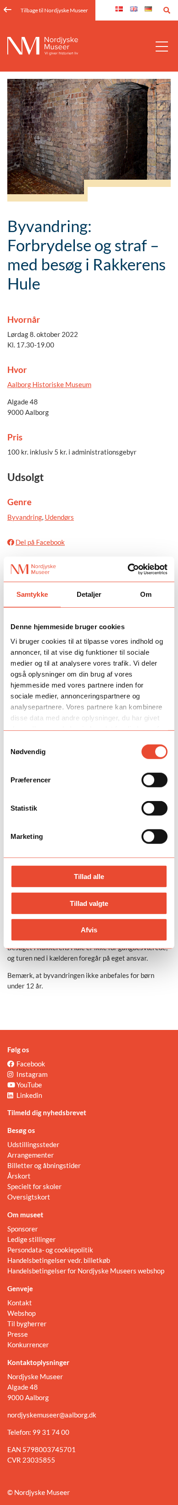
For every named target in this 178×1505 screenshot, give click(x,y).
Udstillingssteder (33, 1144)
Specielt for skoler (34, 1186)
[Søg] (167, 10)
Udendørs (59, 517)
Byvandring (24, 517)
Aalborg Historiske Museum (49, 384)
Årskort (19, 1176)
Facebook (30, 1064)
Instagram (31, 1074)
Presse (17, 1334)
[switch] (154, 780)
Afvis (89, 930)
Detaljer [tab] (89, 594)
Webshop (21, 1313)
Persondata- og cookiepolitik (50, 1250)
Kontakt (19, 1302)
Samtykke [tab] (32, 594)
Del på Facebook (40, 542)
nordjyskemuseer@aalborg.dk (51, 1415)
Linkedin (29, 1095)
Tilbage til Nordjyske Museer (54, 10)
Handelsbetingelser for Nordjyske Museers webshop (85, 1271)
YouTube (29, 1085)
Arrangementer (30, 1155)
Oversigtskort (28, 1197)
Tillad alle (89, 876)
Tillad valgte (89, 903)
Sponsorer (22, 1229)
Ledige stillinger (31, 1239)
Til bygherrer (27, 1323)
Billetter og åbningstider (44, 1165)
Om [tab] (146, 594)
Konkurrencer (28, 1344)
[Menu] (162, 46)
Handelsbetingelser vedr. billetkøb (58, 1260)
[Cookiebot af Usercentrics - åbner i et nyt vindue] (128, 569)
